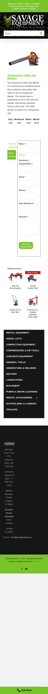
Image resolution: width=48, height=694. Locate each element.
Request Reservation (26, 245)
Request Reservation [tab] (12, 145)
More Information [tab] (12, 155)
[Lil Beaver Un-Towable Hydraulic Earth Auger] (33, 296)
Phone (23, 190)
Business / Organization (26, 162)
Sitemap (36, 561)
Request (24, 216)
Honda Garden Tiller (32, 287)
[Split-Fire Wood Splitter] (15, 272)
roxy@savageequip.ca (21, 537)
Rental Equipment (17, 332)
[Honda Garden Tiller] (33, 272)
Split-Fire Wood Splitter (15, 287)
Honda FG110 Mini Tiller (15, 311)
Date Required (27, 203)
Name (22, 144)
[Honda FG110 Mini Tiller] (15, 296)
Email (22, 177)
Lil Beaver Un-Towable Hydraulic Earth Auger (33, 313)
